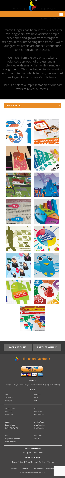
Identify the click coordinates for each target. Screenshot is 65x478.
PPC (35, 453)
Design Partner (17, 462)
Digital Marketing (53, 385)
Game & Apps (10, 425)
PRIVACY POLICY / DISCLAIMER (43, 468)
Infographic (9, 414)
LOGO (7, 395)
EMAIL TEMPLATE (11, 428)
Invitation (8, 411)
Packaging (8, 401)
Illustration (38, 411)
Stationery (8, 398)
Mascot (7, 422)
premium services (37, 385)
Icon (35, 408)
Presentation (10, 408)
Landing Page (39, 422)
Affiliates (50, 462)
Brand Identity (10, 442)
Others (36, 439)
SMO (30, 453)
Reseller (42, 462)
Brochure (37, 395)
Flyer (35, 401)
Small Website (39, 428)
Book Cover (38, 436)
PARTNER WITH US (47, 347)
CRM (41, 453)
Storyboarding (39, 414)
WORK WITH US (17, 347)
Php (6, 436)
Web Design (24, 385)
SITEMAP (14, 468)
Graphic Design (12, 385)
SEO (24, 453)
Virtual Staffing (31, 462)
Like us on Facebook (35, 359)
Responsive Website (12, 439)
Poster (36, 398)
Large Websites (39, 425)
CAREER (25, 468)
